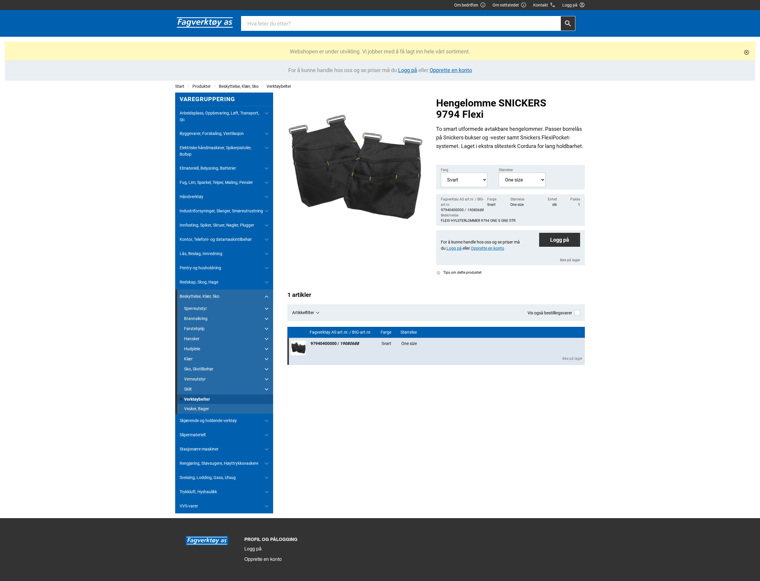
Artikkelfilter (303, 313)
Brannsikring (196, 318)
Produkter (201, 86)
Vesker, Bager (196, 408)
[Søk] (567, 23)
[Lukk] (746, 52)
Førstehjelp (194, 328)
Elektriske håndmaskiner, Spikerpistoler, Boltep (215, 151)
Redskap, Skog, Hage (199, 282)
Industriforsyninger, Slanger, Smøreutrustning (221, 210)
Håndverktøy (191, 196)
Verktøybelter (279, 86)
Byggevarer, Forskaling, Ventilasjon (212, 133)
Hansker (192, 338)
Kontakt (540, 5)
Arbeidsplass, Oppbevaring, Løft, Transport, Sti (219, 116)
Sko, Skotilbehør (198, 369)
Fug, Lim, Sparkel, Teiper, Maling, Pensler (216, 182)
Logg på (559, 240)
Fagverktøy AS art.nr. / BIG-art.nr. (341, 332)
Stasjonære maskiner (199, 449)
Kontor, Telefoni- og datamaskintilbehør (216, 239)
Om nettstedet (506, 5)
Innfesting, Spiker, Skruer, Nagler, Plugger (217, 225)
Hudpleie (192, 348)
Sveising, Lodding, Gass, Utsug (208, 477)
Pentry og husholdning (200, 267)
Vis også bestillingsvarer (550, 313)
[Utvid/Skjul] (266, 113)
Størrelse (409, 332)
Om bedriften (466, 5)
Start (179, 86)
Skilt (188, 389)
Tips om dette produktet (462, 272)
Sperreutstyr (195, 308)
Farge (386, 332)
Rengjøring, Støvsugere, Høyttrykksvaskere (219, 463)
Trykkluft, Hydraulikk (198, 491)
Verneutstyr (195, 379)
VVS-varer (189, 506)
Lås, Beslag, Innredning (201, 253)
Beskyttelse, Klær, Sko (239, 86)
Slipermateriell (192, 434)
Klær (188, 358)
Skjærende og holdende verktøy (208, 420)
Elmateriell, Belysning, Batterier (208, 168)
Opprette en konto (263, 558)
